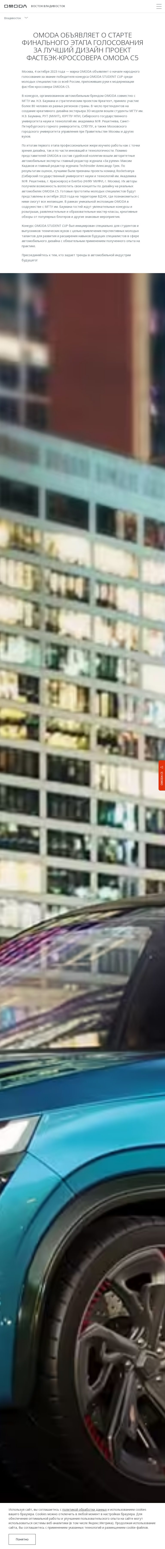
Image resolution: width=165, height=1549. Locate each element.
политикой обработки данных (84, 1509)
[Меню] (159, 6)
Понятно (22, 1539)
